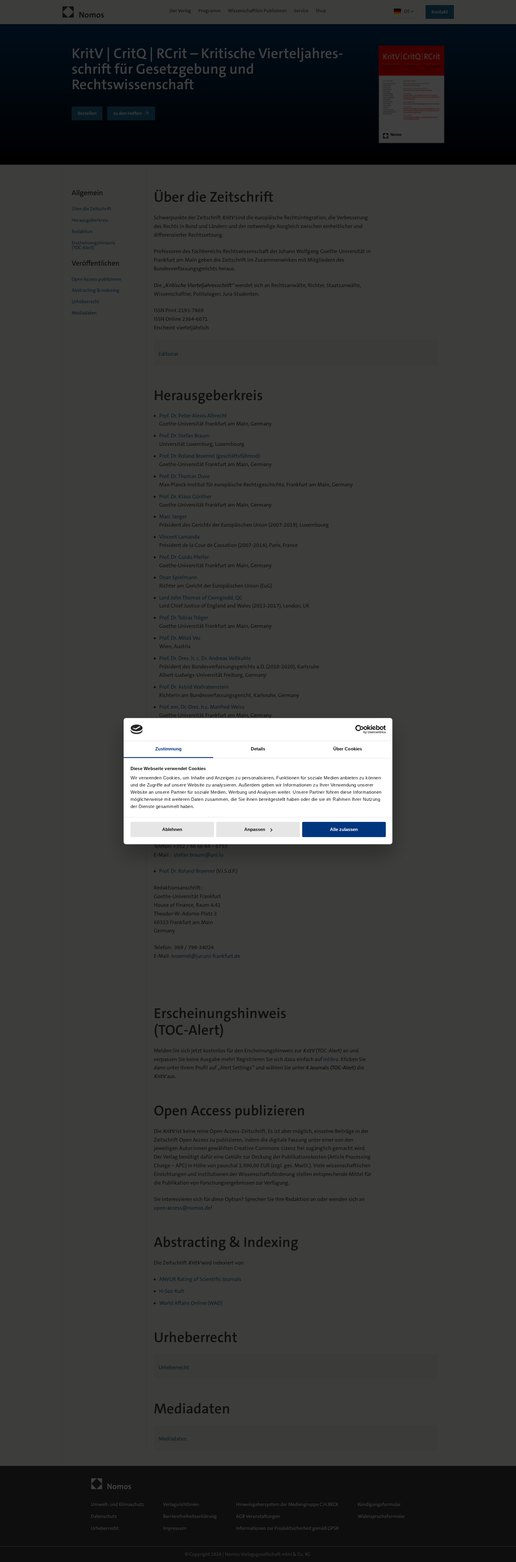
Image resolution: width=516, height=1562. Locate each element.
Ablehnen (172, 829)
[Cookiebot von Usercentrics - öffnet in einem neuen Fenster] (360, 729)
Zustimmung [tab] (168, 749)
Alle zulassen (344, 829)
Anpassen (254, 829)
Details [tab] (258, 749)
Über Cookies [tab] (347, 749)
